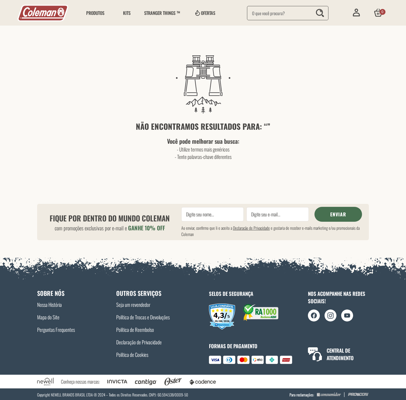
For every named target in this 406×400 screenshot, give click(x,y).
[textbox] (287, 13)
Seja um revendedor (133, 304)
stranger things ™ (162, 13)
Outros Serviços (138, 293)
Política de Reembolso (135, 329)
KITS (126, 13)
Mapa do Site (48, 317)
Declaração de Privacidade (251, 228)
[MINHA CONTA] (356, 12)
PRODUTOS (95, 13)
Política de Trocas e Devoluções (143, 317)
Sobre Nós (50, 293)
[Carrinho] (378, 12)
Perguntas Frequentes (56, 329)
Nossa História (49, 304)
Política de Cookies (132, 354)
